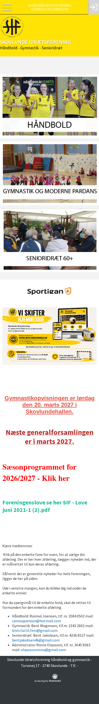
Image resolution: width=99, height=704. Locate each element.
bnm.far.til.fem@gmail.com (35, 630)
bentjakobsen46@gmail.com (36, 640)
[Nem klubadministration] (48, 681)
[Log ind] (93, 7)
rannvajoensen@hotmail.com (36, 620)
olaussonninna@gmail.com (43, 649)
